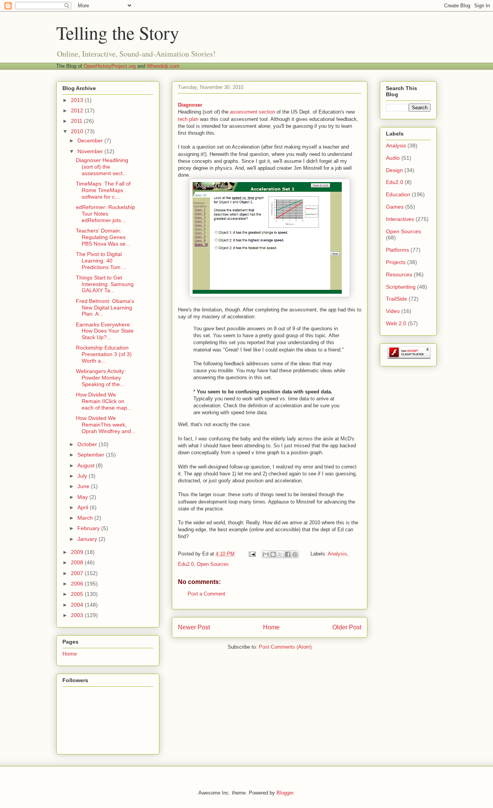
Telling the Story (117, 32)
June (84, 486)
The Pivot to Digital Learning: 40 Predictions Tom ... (101, 260)
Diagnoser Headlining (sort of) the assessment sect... (102, 166)
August (86, 465)
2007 (78, 573)
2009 (78, 552)
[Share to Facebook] (288, 554)
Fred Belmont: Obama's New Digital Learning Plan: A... (105, 307)
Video (393, 311)
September (91, 455)
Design (394, 170)
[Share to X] (280, 554)
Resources (399, 274)
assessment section (252, 112)
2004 (78, 605)
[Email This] (266, 554)
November (90, 151)
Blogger (285, 793)
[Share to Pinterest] (295, 554)
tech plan (188, 119)
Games (395, 207)
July (83, 476)
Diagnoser (190, 105)
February (89, 528)
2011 (77, 121)
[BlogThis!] (273, 554)
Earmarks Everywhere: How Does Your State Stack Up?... (105, 331)
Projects (396, 262)
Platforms (397, 250)
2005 (78, 594)
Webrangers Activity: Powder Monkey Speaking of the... (101, 377)
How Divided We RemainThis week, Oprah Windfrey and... (106, 424)
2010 (78, 131)
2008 (78, 562)
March (85, 518)
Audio (393, 158)
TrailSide (396, 299)
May (83, 497)
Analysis (337, 554)
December (90, 140)
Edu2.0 (186, 564)
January (88, 539)
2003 (78, 615)
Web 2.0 (396, 323)
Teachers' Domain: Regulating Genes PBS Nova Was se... (103, 237)
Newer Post (194, 627)
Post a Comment (206, 594)
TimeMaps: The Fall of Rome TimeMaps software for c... (103, 190)
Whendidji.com (163, 66)
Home (271, 627)
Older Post (346, 627)
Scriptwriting (401, 287)
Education (398, 194)
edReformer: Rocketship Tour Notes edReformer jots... (105, 213)
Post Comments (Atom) (285, 647)
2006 (78, 583)
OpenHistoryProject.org (110, 66)
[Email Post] (251, 554)
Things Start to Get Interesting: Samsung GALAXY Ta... (105, 284)
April (83, 507)
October (88, 444)
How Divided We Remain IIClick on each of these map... (104, 401)
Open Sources (213, 564)
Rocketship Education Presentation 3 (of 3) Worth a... (104, 354)
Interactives (400, 219)
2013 (78, 100)
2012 (78, 110)
